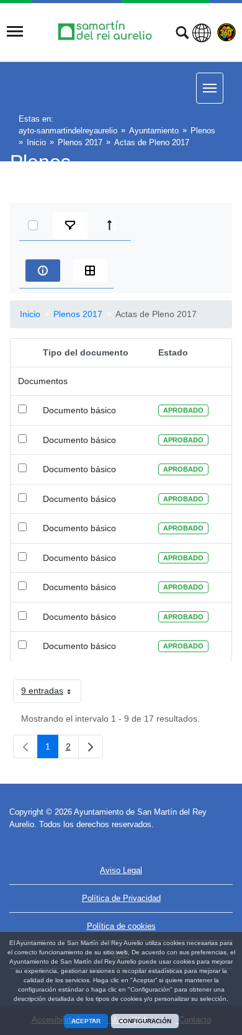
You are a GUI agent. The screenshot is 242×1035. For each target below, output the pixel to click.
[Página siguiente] (90, 746)
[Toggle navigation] (15, 31)
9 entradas (51, 693)
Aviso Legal (121, 870)
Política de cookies (121, 926)
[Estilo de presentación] (90, 270)
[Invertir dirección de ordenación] (112, 225)
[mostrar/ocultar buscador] (182, 34)
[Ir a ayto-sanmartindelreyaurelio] (106, 31)
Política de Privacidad (121, 898)
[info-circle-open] (42, 270)
